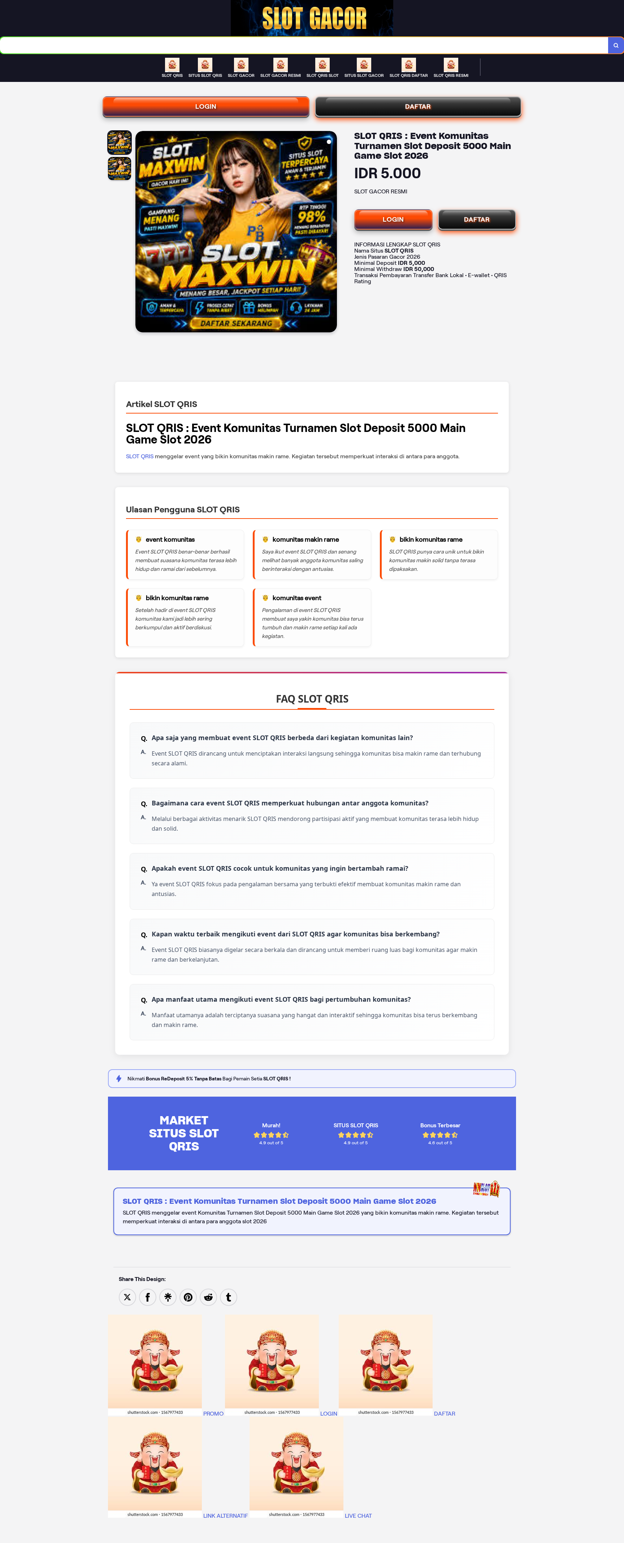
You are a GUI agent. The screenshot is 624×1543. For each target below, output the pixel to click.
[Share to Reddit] (208, 1297)
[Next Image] (331, 233)
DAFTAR (418, 106)
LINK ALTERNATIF (226, 1516)
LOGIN (206, 106)
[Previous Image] (141, 233)
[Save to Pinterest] (188, 1297)
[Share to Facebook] (147, 1297)
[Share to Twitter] (127, 1297)
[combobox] (304, 45)
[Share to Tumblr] (228, 1297)
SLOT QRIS (140, 456)
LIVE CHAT (357, 1516)
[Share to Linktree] (168, 1297)
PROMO (213, 1414)
